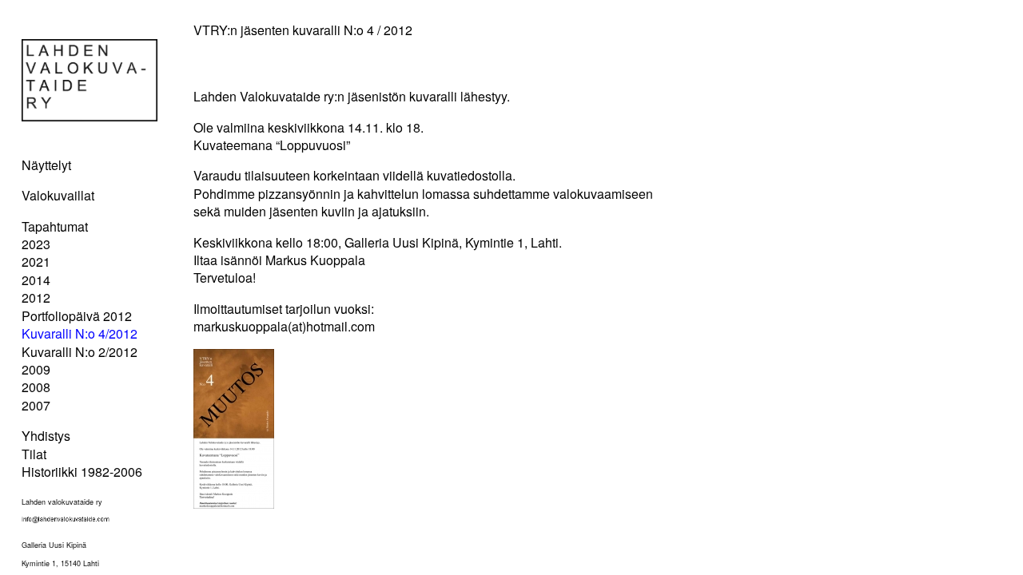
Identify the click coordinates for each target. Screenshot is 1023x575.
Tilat (34, 454)
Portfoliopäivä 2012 (77, 316)
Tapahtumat (55, 226)
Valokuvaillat (58, 195)
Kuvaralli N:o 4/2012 (79, 333)
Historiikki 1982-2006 (82, 471)
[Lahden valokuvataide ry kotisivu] (89, 116)
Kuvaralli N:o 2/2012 (79, 352)
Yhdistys (46, 435)
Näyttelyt (46, 165)
